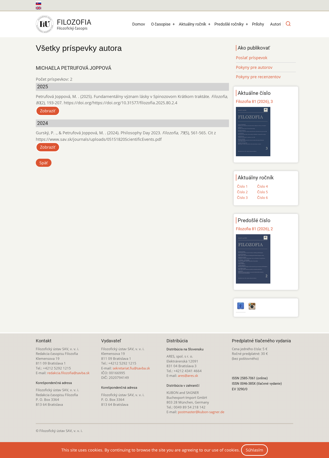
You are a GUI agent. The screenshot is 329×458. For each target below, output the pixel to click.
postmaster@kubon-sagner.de (201, 412)
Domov (138, 24)
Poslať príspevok (251, 57)
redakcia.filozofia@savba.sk (68, 373)
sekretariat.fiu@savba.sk (131, 368)
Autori (275, 24)
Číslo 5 (262, 192)
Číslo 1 (242, 186)
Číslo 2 (242, 192)
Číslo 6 (262, 197)
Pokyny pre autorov (254, 67)
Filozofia (74, 22)
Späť (43, 162)
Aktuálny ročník (192, 24)
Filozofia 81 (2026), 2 (254, 228)
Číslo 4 (262, 186)
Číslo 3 (242, 197)
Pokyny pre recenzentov (258, 76)
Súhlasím (254, 450)
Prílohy (258, 24)
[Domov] (44, 24)
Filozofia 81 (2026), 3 (254, 101)
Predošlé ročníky (229, 24)
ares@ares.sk (188, 375)
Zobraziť (48, 110)
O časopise (161, 24)
